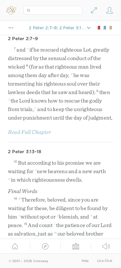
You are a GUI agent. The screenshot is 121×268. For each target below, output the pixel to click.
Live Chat (104, 261)
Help (85, 261)
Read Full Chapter (29, 132)
